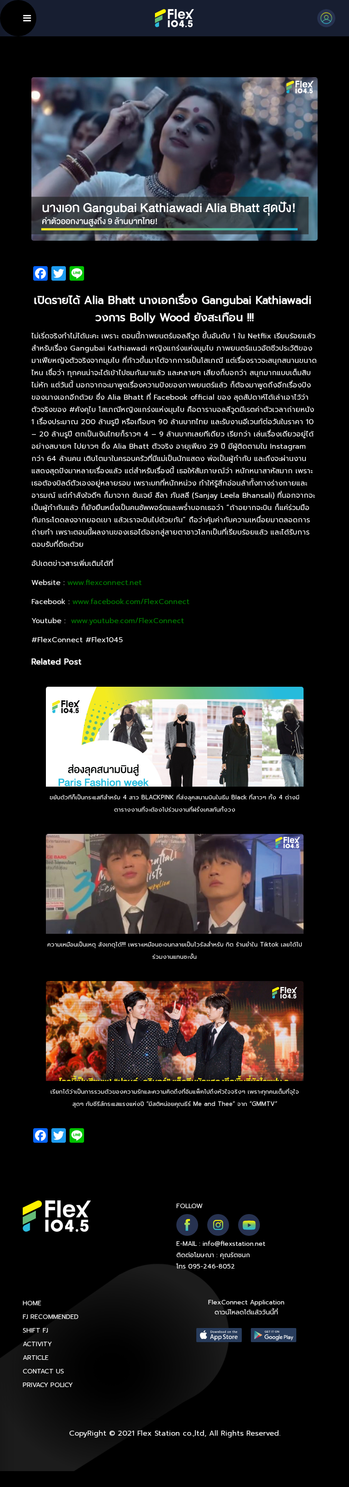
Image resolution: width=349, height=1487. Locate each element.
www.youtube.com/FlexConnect (126, 620)
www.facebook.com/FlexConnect (130, 601)
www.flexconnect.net (104, 582)
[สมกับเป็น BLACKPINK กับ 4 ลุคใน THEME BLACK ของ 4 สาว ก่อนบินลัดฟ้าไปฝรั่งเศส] (175, 761)
